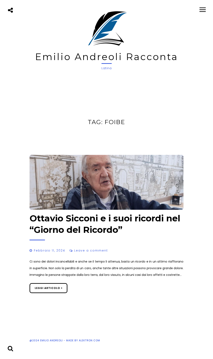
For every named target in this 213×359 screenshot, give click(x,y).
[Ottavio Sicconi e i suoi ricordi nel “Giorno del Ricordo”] (106, 182)
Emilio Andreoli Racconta (106, 56)
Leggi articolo (47, 288)
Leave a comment (91, 250)
